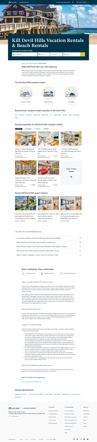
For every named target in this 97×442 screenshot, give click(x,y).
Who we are (86, 410)
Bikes (70, 115)
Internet (46, 128)
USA (27, 63)
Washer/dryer (57, 115)
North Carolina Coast (21, 394)
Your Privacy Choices (49, 439)
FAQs (66, 432)
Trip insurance (52, 420)
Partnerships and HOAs (70, 417)
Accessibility (41, 439)
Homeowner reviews (69, 413)
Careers (85, 417)
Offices (85, 426)
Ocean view (29, 115)
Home (23, 63)
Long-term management (70, 423)
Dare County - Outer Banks (36, 394)
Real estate (67, 429)
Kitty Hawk (57, 394)
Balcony (65, 115)
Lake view (22, 115)
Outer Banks (48, 394)
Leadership (86, 413)
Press (84, 423)
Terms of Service (33, 439)
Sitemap (21, 439)
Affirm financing (52, 423)
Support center (52, 417)
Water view (37, 115)
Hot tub (38, 128)
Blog (84, 420)
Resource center (69, 426)
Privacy (26, 439)
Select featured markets (71, 420)
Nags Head (66, 394)
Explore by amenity (53, 410)
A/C (51, 115)
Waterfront (45, 115)
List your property (69, 410)
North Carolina (34, 63)
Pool (16, 115)
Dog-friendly (28, 128)
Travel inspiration (52, 413)
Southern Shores (75, 394)
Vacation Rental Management (63, 2)
